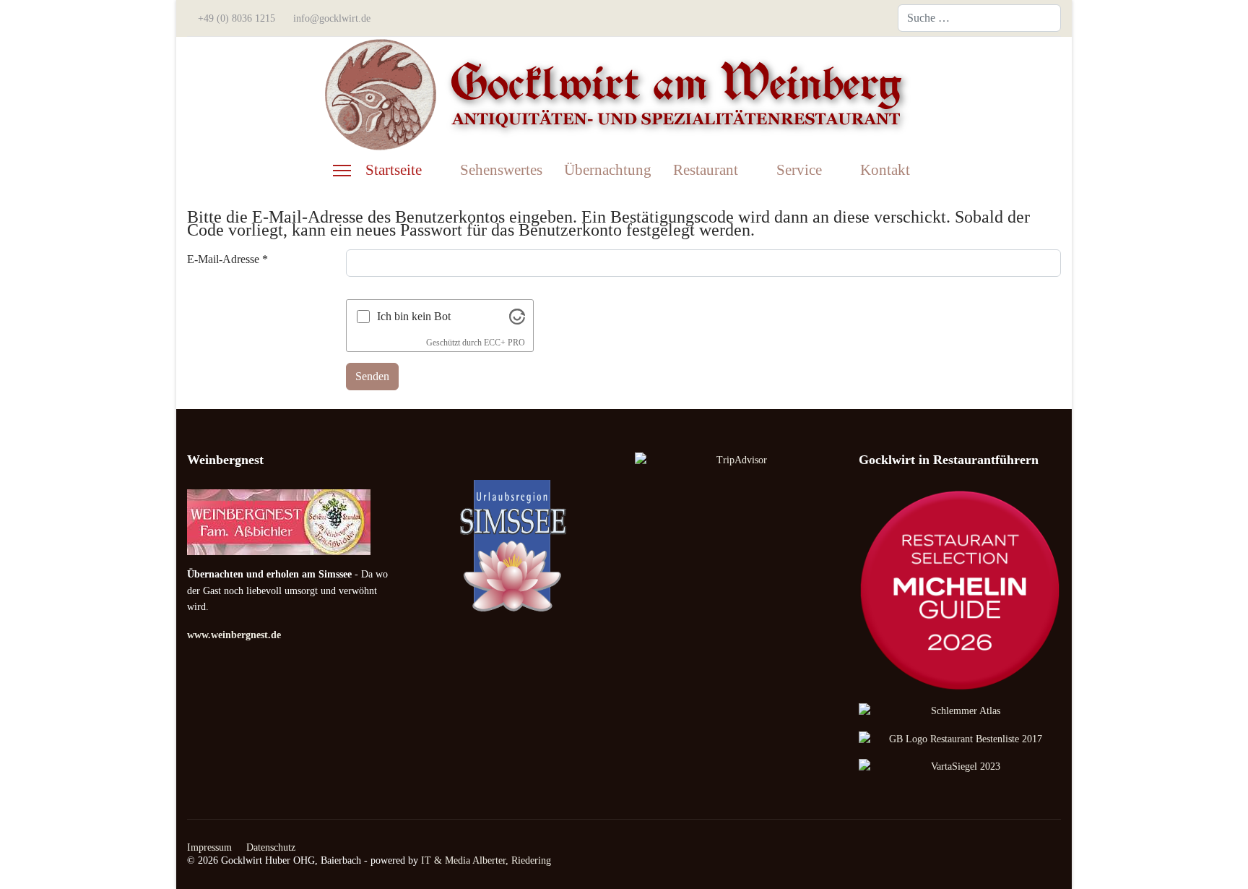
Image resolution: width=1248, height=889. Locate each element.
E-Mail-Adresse (227, 259)
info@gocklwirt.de (331, 18)
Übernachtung (607, 169)
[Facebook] (841, 18)
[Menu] (342, 171)
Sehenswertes (501, 169)
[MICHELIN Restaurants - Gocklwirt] (960, 590)
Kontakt (885, 169)
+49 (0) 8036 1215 (236, 18)
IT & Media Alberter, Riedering (486, 860)
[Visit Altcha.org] (517, 315)
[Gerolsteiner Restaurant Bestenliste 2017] (960, 739)
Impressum (209, 847)
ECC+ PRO (504, 343)
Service (799, 169)
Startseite (393, 169)
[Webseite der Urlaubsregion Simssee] (512, 545)
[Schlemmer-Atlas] (960, 711)
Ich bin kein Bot (414, 316)
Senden (372, 376)
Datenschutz (270, 847)
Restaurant (705, 169)
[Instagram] (864, 18)
